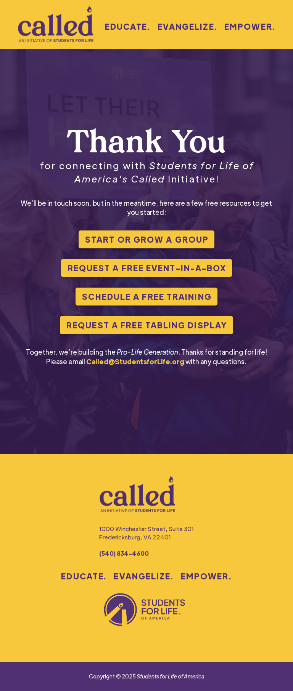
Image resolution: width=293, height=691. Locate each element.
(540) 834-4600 (124, 553)
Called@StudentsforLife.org (135, 361)
